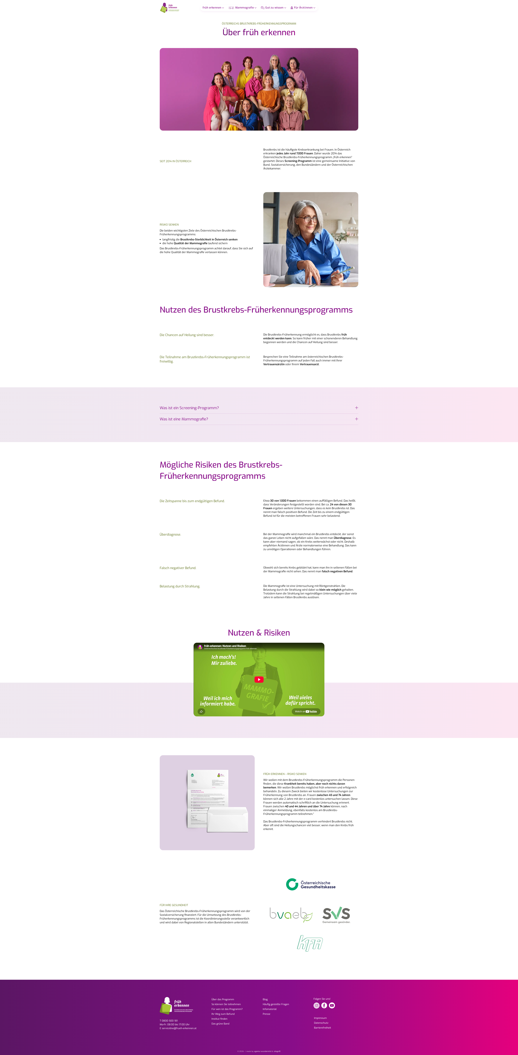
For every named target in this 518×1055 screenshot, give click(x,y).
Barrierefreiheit (322, 1027)
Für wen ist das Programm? (227, 1009)
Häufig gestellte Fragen (276, 1004)
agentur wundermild (262, 1051)
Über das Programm (223, 999)
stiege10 (277, 1051)
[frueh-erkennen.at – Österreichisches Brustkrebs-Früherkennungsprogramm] (170, 7)
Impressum (320, 1018)
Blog (265, 999)
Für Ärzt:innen (303, 7)
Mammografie (244, 7)
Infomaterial (270, 1009)
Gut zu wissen (274, 7)
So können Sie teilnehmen (226, 1004)
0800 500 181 (170, 1020)
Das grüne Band (220, 1023)
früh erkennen (212, 7)
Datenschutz (321, 1023)
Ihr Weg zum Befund (223, 1014)
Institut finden (219, 1018)
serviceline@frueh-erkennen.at (179, 1028)
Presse (266, 1014)
